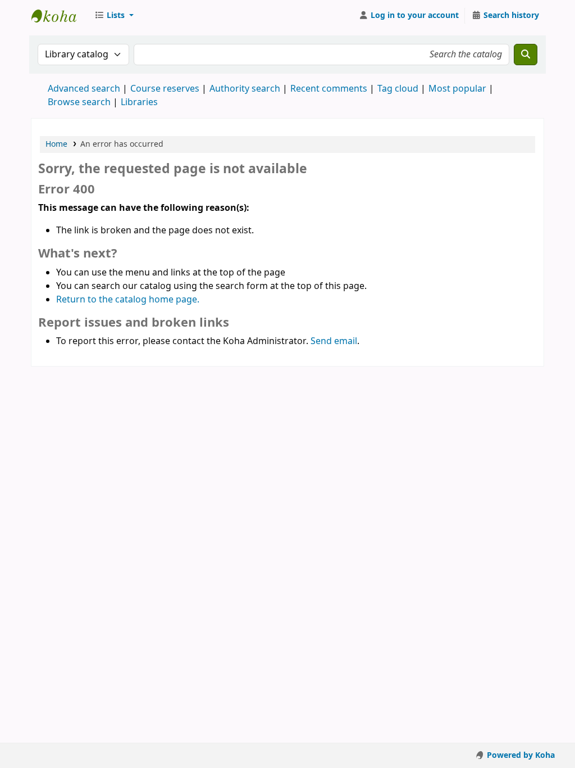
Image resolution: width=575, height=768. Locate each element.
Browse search (79, 102)
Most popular (457, 89)
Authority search (244, 89)
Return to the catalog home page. (127, 299)
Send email (334, 341)
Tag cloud (397, 89)
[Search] (525, 54)
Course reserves (164, 89)
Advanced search (84, 89)
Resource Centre (59, 15)
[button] (114, 15)
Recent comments (328, 89)
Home (56, 144)
